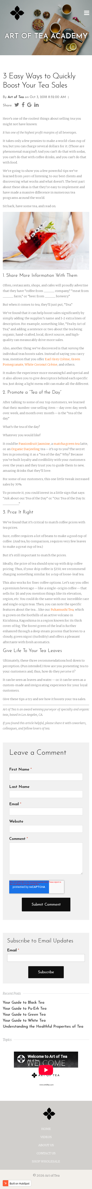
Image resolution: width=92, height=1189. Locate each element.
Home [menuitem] (46, 1129)
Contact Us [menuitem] (46, 1153)
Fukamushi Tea (62, 610)
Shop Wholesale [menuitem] (46, 1161)
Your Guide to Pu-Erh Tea (24, 1009)
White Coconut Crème (41, 364)
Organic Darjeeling (25, 449)
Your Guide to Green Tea (24, 1015)
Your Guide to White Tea (24, 1021)
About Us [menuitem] (46, 1145)
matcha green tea (66, 444)
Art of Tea (16, 97)
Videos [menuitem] (46, 1137)
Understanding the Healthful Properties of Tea (43, 1027)
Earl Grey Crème (57, 359)
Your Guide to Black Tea (23, 1003)
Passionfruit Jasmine (34, 444)
